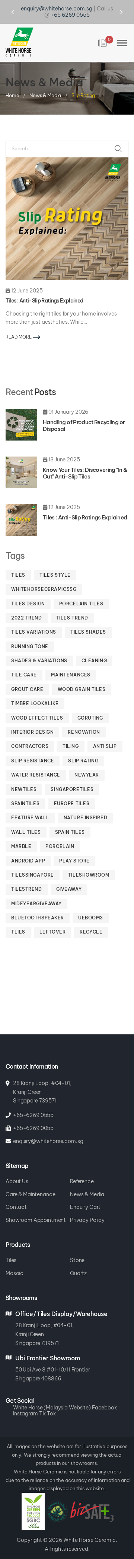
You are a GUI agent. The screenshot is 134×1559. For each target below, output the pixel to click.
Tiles (11, 1248)
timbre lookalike (35, 691)
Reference (82, 1169)
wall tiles (26, 820)
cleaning (94, 648)
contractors (29, 734)
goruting (90, 705)
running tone (29, 634)
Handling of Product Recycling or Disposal (84, 413)
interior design (32, 720)
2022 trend (26, 605)
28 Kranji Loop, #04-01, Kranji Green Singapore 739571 (42, 1079)
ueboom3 (90, 905)
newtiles (23, 777)
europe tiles (72, 791)
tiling (71, 734)
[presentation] (19, 6)
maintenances (70, 662)
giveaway (69, 877)
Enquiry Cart (85, 1195)
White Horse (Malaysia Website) (52, 1395)
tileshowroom (88, 862)
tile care (24, 662)
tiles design (28, 591)
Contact (16, 1195)
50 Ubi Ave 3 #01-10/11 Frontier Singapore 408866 (52, 1362)
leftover (52, 919)
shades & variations (39, 648)
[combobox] (67, 136)
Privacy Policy (87, 1208)
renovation (84, 720)
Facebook (104, 1395)
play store (74, 848)
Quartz (78, 1261)
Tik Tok (47, 1401)
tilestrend (26, 877)
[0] (103, 31)
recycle (91, 919)
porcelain (59, 834)
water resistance (35, 762)
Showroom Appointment (36, 1208)
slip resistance (32, 748)
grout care (27, 677)
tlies (18, 919)
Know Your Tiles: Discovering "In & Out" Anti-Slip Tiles (85, 461)
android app (28, 848)
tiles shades (88, 619)
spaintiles (25, 791)
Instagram (25, 1401)
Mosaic (14, 1261)
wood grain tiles (82, 677)
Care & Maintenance (30, 1182)
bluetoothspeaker (37, 905)
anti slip (105, 734)
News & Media (45, 83)
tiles (18, 563)
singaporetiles (72, 777)
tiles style (55, 563)
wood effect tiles (37, 705)
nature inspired (85, 805)
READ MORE (19, 324)
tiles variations (33, 619)
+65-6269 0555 (33, 1103)
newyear (86, 762)
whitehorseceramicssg (43, 577)
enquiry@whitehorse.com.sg (48, 1129)
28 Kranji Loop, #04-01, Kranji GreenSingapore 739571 (44, 1322)
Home (13, 83)
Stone (77, 1248)
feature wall (30, 805)
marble (21, 834)
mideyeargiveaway (36, 891)
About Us (17, 1169)
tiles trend (72, 605)
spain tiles (70, 820)
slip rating (83, 748)
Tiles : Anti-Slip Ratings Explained (85, 505)
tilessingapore (32, 862)
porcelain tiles (81, 591)
